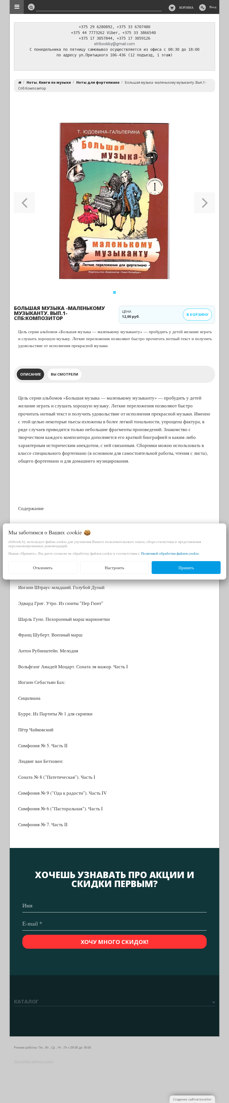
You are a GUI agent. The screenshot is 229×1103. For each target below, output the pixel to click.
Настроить (114, 567)
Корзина (186, 7)
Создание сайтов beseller (192, 1099)
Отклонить (43, 567)
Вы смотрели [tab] (64, 374)
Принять (186, 567)
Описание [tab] (30, 374)
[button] (24, 200)
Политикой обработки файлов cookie (170, 553)
